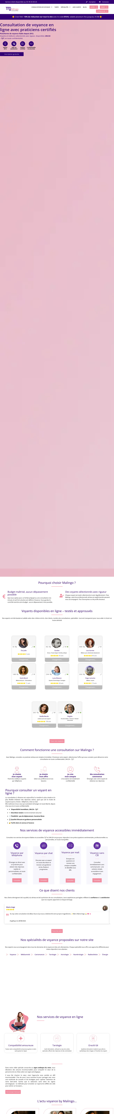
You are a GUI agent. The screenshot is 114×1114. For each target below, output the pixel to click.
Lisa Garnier (90, 650)
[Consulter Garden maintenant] (56, 643)
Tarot (103, 7)
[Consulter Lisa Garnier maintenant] (89, 643)
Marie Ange (10, 907)
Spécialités (64, 7)
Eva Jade (24, 650)
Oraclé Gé (93, 1045)
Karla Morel (24, 678)
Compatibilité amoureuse (20, 1045)
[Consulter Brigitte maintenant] (69, 709)
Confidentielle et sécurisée (31, 48)
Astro (93, 7)
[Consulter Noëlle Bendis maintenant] (43, 709)
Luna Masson (57, 678)
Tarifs (57, 7)
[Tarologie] (57, 1038)
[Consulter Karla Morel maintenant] (23, 670)
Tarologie (57, 1045)
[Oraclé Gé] (93, 1038)
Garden (56, 650)
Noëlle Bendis (44, 716)
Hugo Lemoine (90, 678)
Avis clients (77, 7)
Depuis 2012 (5, 48)
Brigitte (70, 716)
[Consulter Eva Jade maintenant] (23, 643)
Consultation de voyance (40, 7)
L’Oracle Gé (101, 11)
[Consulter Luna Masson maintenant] (56, 670)
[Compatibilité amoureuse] (20, 1038)
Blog (85, 7)
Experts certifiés (22, 48)
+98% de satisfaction (13, 48)
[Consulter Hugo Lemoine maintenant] (89, 670)
